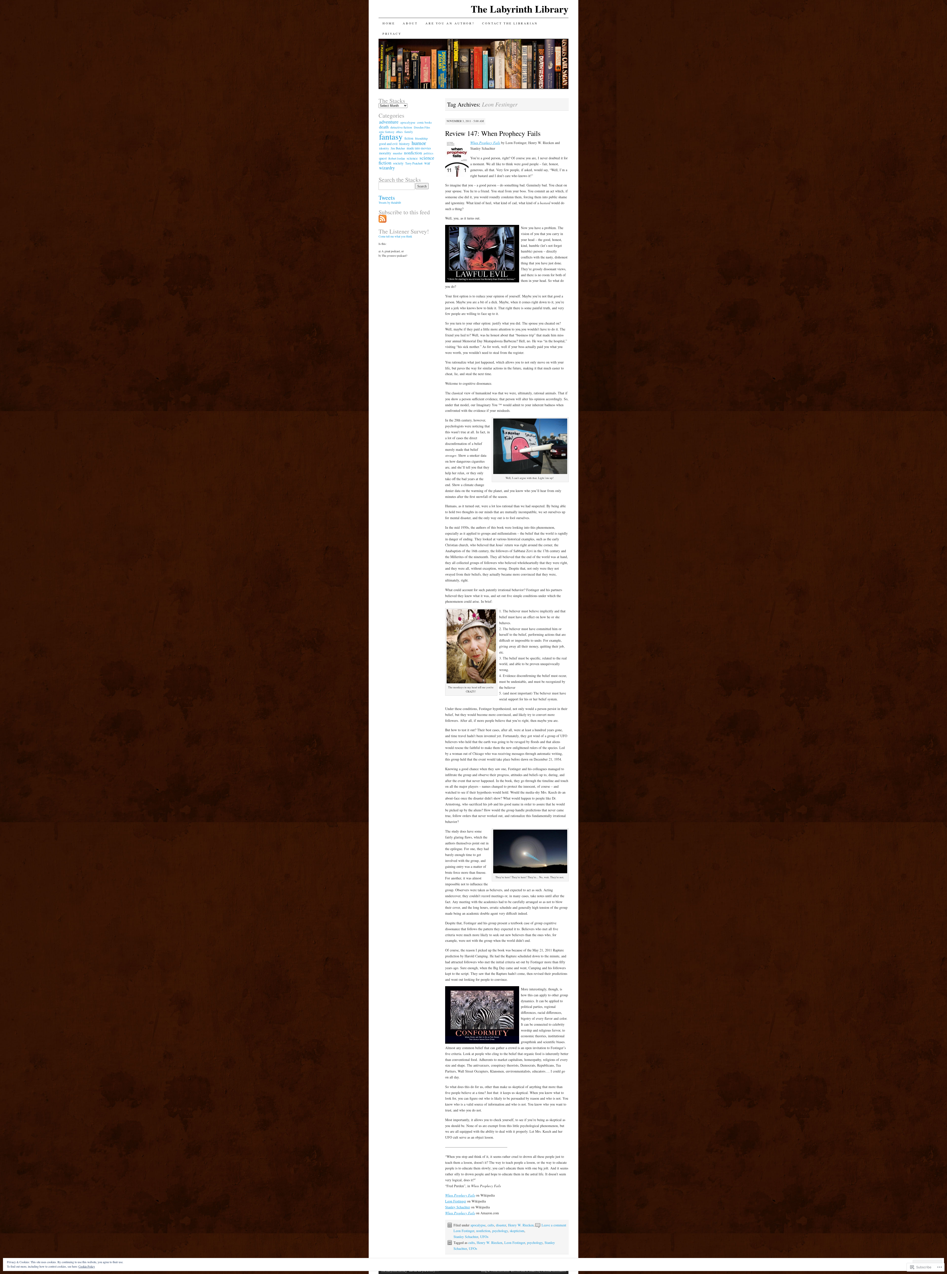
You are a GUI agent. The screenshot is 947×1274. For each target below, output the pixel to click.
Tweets (387, 197)
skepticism (517, 1230)
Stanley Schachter (457, 1207)
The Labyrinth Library (519, 8)
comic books (424, 122)
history (404, 143)
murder (397, 153)
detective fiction (401, 127)
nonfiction (483, 1230)
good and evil (388, 143)
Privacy (391, 34)
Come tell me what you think (395, 236)
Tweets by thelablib (390, 202)
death (384, 127)
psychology (500, 1230)
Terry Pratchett (413, 163)
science (412, 158)
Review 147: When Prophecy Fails (493, 133)
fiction (408, 138)
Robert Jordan (396, 158)
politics (428, 153)
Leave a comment (554, 1225)
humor (419, 142)
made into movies (419, 148)
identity (384, 148)
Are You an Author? (449, 23)
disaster (501, 1225)
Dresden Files (422, 127)
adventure (389, 121)
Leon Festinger (455, 1201)
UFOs (484, 1236)
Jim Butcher (398, 148)
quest (383, 158)
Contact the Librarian (510, 23)
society (398, 163)
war (427, 163)
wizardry (387, 168)
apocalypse (478, 1225)
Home (388, 23)
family (408, 131)
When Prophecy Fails (485, 142)
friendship (421, 138)
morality (385, 153)
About (410, 23)
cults (491, 1225)
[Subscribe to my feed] (382, 221)
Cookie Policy (86, 1266)
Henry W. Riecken (521, 1225)
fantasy (391, 136)
